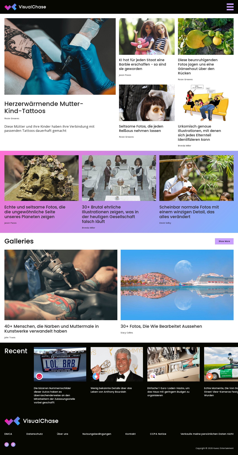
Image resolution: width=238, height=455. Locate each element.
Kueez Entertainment (223, 448)
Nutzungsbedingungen (97, 434)
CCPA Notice (158, 434)
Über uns (62, 434)
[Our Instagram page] (6, 444)
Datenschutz (34, 434)
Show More (224, 241)
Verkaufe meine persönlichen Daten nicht (207, 434)
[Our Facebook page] (13, 444)
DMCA (8, 434)
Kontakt (130, 434)
